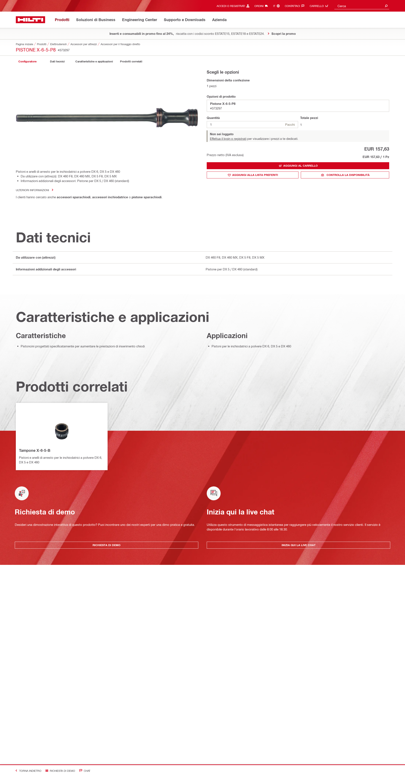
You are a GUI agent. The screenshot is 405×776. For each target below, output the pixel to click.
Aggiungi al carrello (300, 165)
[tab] (27, 61)
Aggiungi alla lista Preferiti (255, 175)
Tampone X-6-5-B (34, 450)
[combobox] (361, 5)
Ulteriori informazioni (32, 190)
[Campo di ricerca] (386, 5)
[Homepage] (30, 19)
